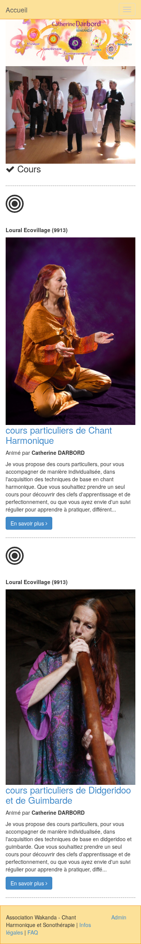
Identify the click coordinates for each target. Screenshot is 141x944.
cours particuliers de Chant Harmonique (59, 434)
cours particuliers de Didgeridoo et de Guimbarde (68, 794)
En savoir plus (28, 523)
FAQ (32, 932)
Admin (118, 917)
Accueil (16, 9)
